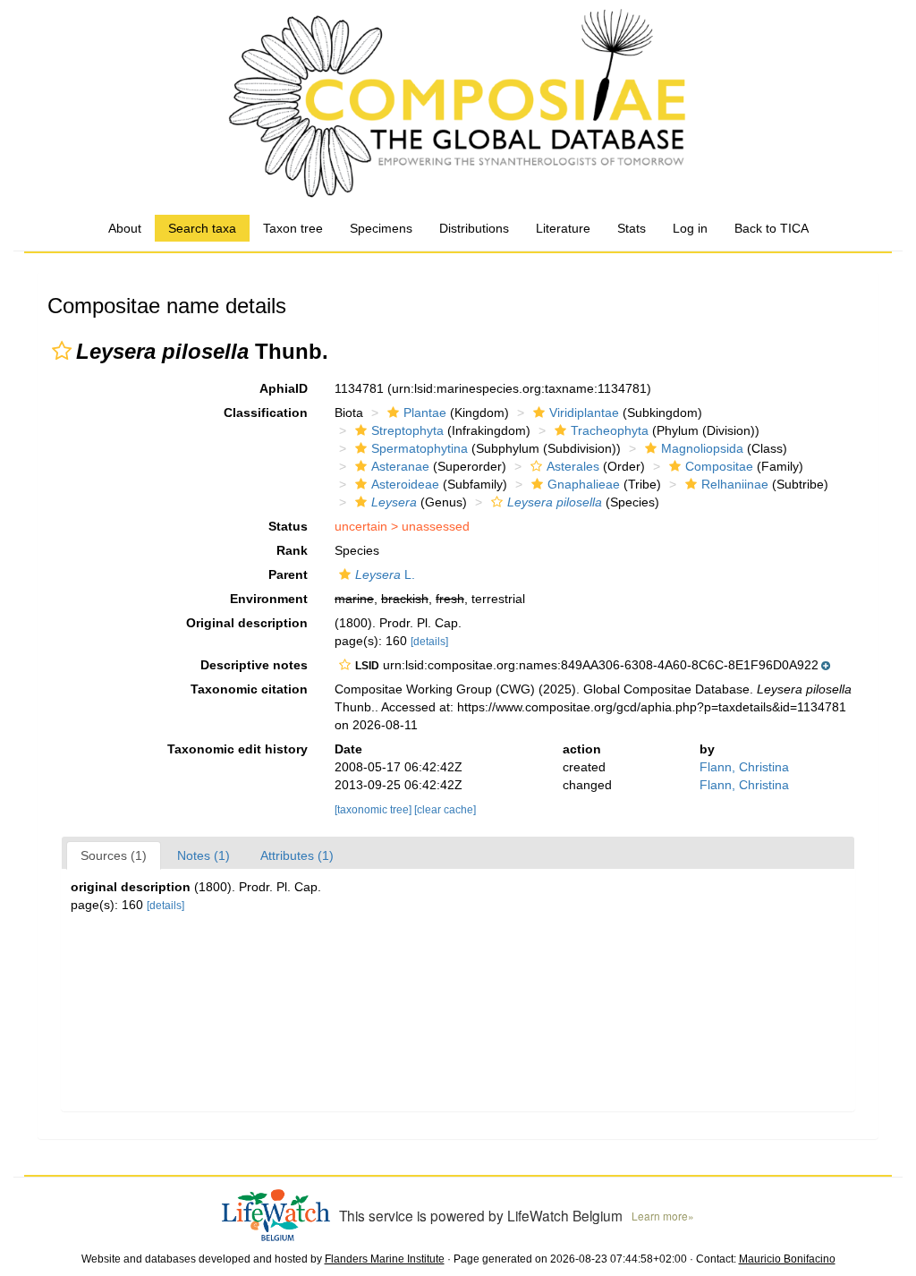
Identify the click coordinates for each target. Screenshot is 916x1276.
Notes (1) (203, 855)
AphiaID (283, 388)
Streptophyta (407, 430)
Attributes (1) (297, 855)
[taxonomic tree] (374, 810)
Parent (288, 574)
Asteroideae (405, 484)
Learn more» (663, 1215)
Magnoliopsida (702, 448)
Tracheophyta (610, 430)
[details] (429, 641)
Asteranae (400, 466)
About (124, 228)
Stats (631, 228)
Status (288, 526)
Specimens (381, 228)
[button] (61, 351)
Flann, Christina (744, 767)
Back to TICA (771, 228)
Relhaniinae (734, 484)
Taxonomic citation (249, 689)
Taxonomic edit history (237, 749)
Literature (563, 228)
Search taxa (202, 228)
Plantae (424, 412)
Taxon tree (293, 228)
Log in (690, 228)
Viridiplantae (584, 412)
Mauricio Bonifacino (787, 1259)
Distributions (474, 228)
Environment (269, 598)
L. (385, 574)
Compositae (719, 466)
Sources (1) (114, 855)
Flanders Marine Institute (385, 1259)
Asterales (573, 466)
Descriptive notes (254, 665)
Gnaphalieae (583, 484)
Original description (247, 623)
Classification (266, 412)
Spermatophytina (419, 448)
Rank (292, 550)
